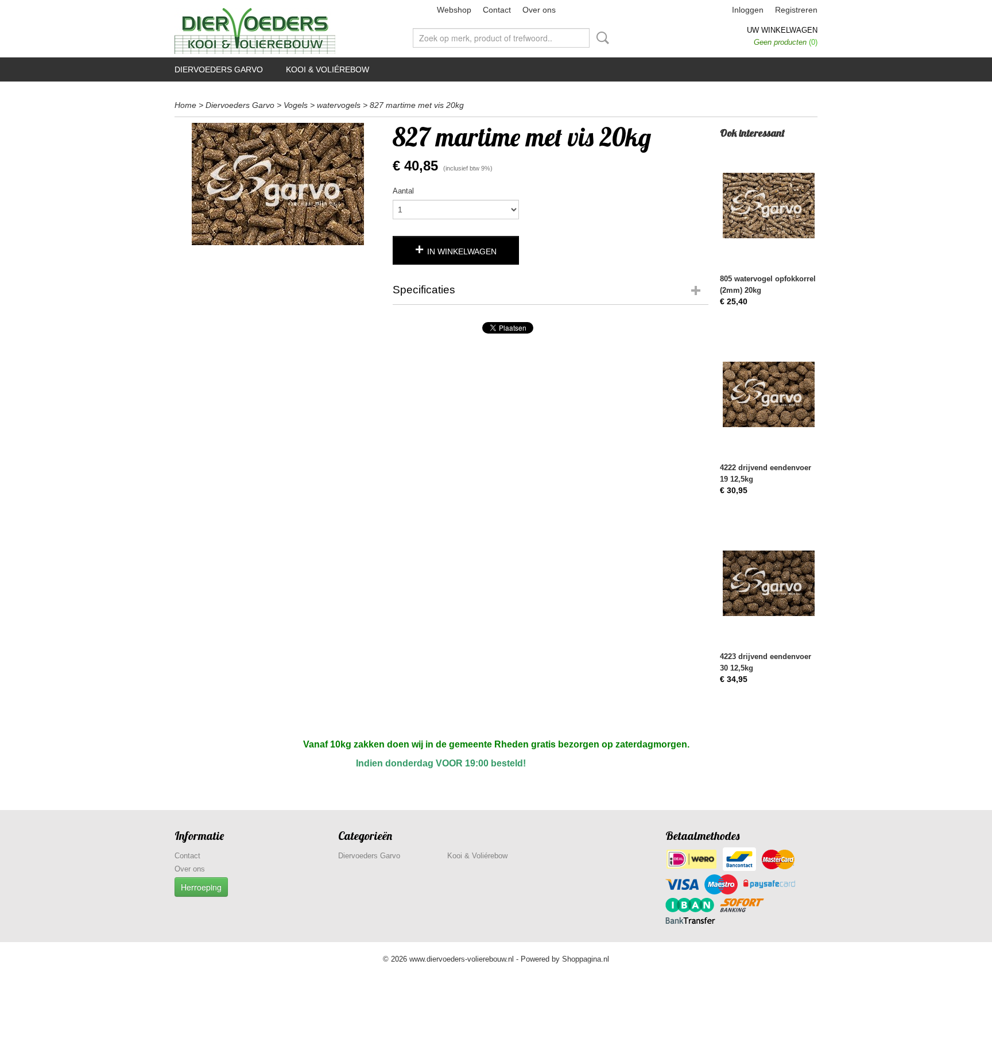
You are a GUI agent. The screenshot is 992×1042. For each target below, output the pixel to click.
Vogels (296, 105)
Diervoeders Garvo (219, 69)
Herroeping (201, 887)
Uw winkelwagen (782, 30)
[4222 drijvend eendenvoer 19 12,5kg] (769, 394)
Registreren (796, 9)
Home (185, 105)
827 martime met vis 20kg (417, 105)
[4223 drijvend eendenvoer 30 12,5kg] (769, 583)
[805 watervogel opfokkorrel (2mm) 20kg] (769, 205)
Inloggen (748, 9)
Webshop (454, 9)
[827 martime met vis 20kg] (278, 184)
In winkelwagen (462, 251)
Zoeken (600, 38)
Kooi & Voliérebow (327, 69)
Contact (497, 9)
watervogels (339, 105)
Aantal (403, 191)
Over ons (539, 9)
